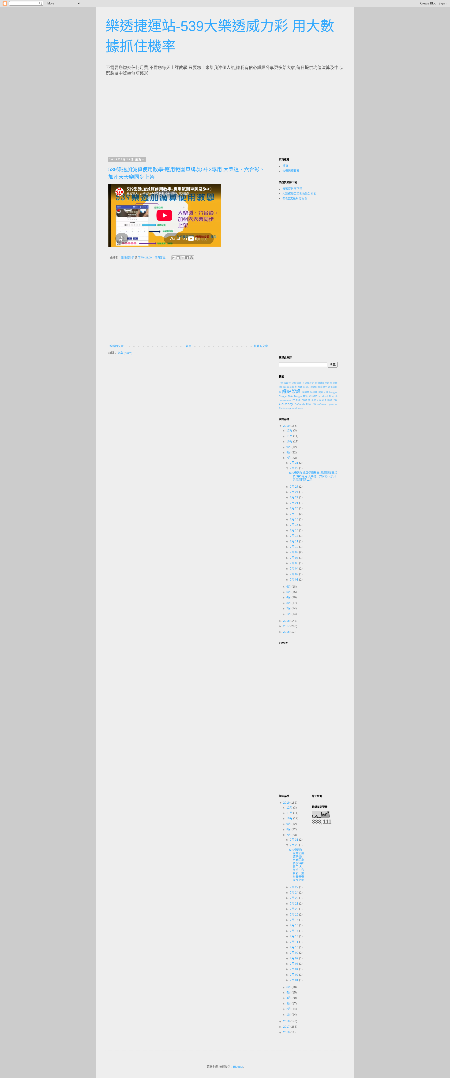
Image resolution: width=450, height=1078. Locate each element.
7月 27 (294, 486)
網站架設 (291, 391)
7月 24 (294, 492)
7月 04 (294, 568)
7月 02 (294, 574)
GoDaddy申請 (303, 404)
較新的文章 (116, 346)
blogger (333, 392)
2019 (286, 425)
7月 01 (294, 579)
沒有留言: (161, 257)
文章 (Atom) (124, 353)
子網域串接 (285, 383)
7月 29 (294, 468)
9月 (289, 447)
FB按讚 (306, 400)
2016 (286, 631)
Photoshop (285, 408)
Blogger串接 (286, 396)
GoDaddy (286, 404)
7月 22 (294, 497)
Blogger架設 (301, 396)
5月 (289, 592)
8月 (289, 452)
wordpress (297, 408)
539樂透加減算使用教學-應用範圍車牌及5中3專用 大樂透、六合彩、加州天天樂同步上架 (313, 476)
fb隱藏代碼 (331, 400)
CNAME (313, 396)
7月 (289, 458)
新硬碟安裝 (304, 387)
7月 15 (294, 524)
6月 (289, 586)
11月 (289, 436)
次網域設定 (308, 383)
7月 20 (294, 508)
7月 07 (294, 557)
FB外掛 (296, 400)
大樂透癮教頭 (290, 171)
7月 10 (294, 546)
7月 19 (294, 514)
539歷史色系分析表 (294, 198)
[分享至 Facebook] (187, 257)
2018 (286, 620)
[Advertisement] (151, 115)
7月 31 (294, 462)
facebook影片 (326, 396)
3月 (289, 603)
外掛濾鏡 (296, 383)
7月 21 (294, 503)
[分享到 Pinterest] (191, 257)
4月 (289, 597)
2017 (286, 626)
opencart (333, 404)
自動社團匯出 (322, 383)
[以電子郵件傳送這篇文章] (173, 257)
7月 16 (294, 519)
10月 (289, 441)
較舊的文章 (261, 346)
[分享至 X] (182, 257)
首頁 (188, 346)
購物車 (305, 392)
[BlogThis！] (178, 257)
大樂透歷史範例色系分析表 (299, 193)
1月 (289, 614)
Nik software (320, 404)
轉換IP (314, 392)
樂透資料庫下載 (292, 189)
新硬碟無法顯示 (319, 387)
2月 (289, 608)
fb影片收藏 (317, 400)
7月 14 (294, 530)
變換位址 (324, 392)
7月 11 (294, 541)
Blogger (238, 1066)
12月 (289, 430)
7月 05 (294, 563)
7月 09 (294, 552)
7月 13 (294, 535)
